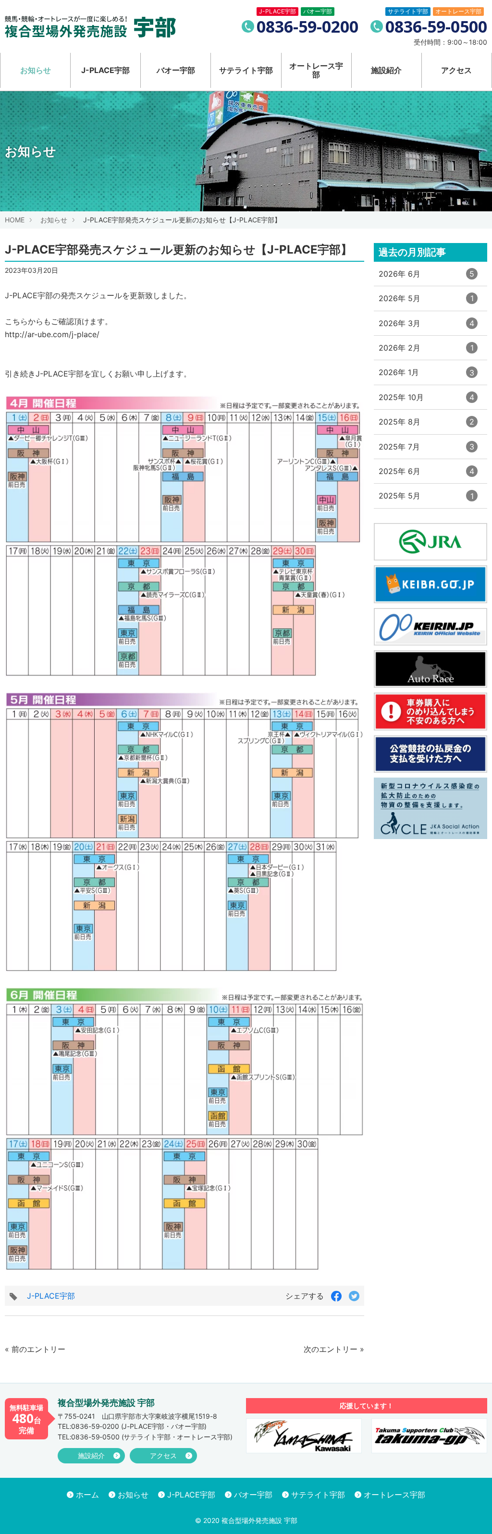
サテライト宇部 (246, 70)
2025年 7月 (426, 450)
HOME (15, 220)
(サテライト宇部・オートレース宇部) (145, 1437)
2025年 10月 (426, 401)
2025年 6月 (426, 475)
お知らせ (35, 70)
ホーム (87, 1494)
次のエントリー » (334, 1349)
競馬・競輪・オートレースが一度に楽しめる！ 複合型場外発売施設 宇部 (90, 26)
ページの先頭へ (471, 1513)
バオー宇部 (176, 70)
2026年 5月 (426, 302)
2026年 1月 (426, 376)
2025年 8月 (426, 425)
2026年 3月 (426, 327)
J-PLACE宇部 (105, 70)
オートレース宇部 (316, 70)
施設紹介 (386, 70)
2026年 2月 (426, 351)
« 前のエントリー (35, 1349)
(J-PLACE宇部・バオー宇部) (132, 1426)
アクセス (456, 70)
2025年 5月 (426, 499)
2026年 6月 (426, 277)
